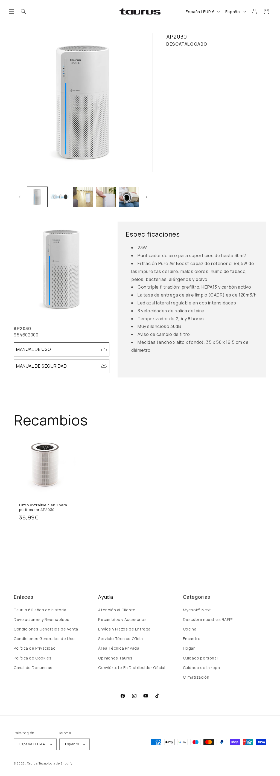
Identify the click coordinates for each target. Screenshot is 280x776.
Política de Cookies (32, 658)
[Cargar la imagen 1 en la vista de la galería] (37, 197)
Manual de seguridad (41, 366)
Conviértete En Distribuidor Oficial (131, 667)
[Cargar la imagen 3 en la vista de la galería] (83, 197)
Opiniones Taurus (115, 658)
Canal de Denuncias (33, 667)
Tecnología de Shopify (56, 763)
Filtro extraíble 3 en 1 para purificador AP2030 (43, 507)
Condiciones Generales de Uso (44, 638)
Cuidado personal (200, 658)
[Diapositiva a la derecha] (147, 197)
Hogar (189, 648)
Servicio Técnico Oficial (121, 638)
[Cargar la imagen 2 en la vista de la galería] (60, 197)
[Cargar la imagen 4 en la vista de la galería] (106, 197)
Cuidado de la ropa (201, 667)
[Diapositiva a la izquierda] (20, 197)
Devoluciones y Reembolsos (41, 619)
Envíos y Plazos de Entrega (124, 629)
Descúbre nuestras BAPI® (208, 619)
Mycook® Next (197, 609)
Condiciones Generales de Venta (46, 629)
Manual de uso (33, 349)
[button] (11, 11)
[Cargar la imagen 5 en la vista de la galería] (129, 197)
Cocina (190, 629)
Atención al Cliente (116, 609)
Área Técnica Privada (118, 648)
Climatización (196, 677)
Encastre (192, 638)
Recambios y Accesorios (122, 619)
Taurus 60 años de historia (40, 609)
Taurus (32, 763)
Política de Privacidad (35, 648)
